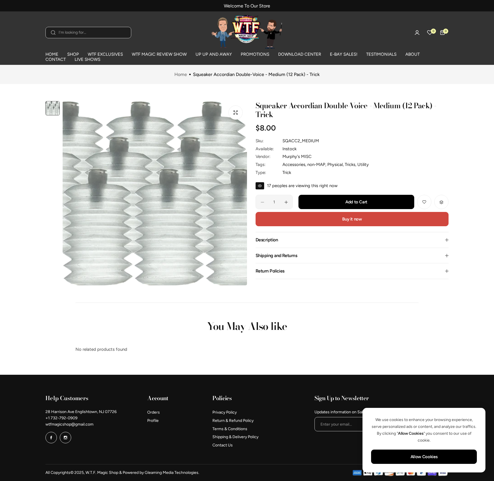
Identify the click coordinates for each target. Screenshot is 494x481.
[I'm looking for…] (53, 32)
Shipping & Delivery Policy (235, 436)
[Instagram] (65, 437)
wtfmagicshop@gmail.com (69, 424)
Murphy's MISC (297, 156)
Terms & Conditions (229, 428)
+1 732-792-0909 (61, 418)
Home (180, 74)
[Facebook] (51, 437)
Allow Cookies (424, 456)
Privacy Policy (224, 412)
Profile (153, 420)
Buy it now (352, 219)
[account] (417, 32)
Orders (153, 412)
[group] (155, 193)
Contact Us (222, 445)
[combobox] (88, 32)
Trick (286, 172)
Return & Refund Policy (233, 420)
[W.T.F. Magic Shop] (247, 32)
